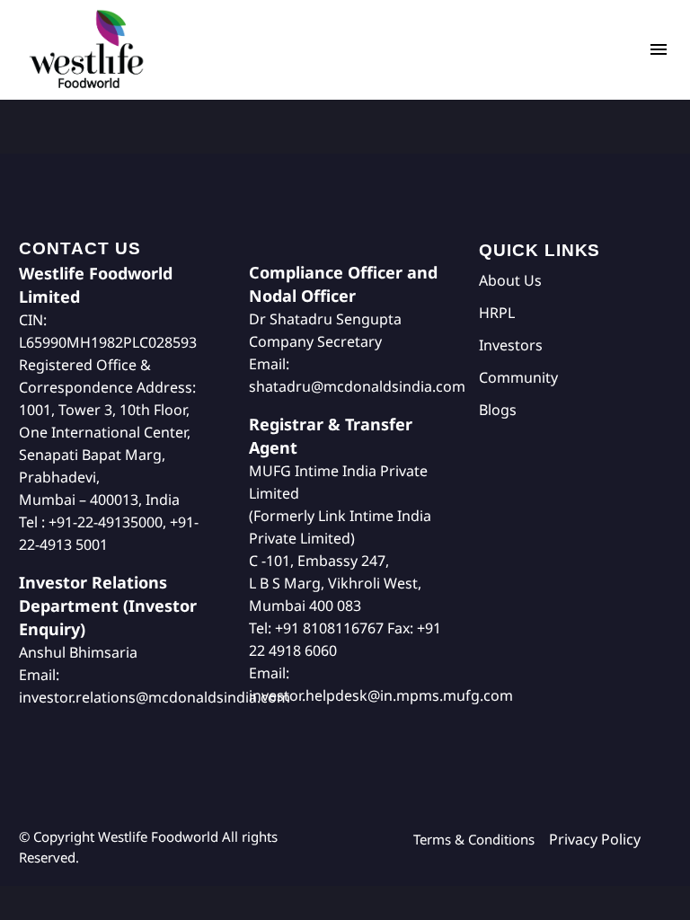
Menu (658, 49)
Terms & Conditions (481, 839)
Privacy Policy (595, 839)
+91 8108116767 (329, 628)
